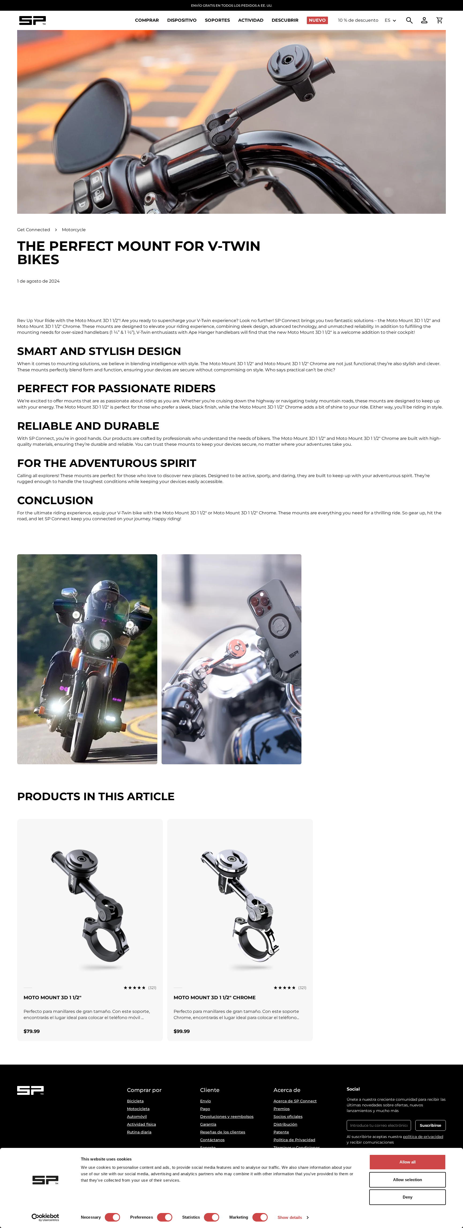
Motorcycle (74, 229)
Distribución (285, 1124)
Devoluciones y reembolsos (226, 1116)
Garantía (208, 1124)
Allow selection (407, 1179)
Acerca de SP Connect (295, 1101)
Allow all (407, 1162)
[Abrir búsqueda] (409, 20)
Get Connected (33, 229)
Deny (407, 1197)
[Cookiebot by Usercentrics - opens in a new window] (45, 1218)
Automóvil (137, 1116)
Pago (205, 1108)
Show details (290, 1217)
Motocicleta (138, 1108)
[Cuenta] (424, 20)
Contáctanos (212, 1139)
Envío (205, 1101)
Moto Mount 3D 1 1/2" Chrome (215, 998)
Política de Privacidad (294, 1139)
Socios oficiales (288, 1116)
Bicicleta (135, 1101)
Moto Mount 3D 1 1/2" (52, 998)
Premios (282, 1108)
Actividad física (141, 1124)
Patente (281, 1132)
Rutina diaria (139, 1132)
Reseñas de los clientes (222, 1132)
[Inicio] (32, 20)
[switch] (164, 1217)
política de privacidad (423, 1136)
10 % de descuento (358, 20)
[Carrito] (439, 20)
